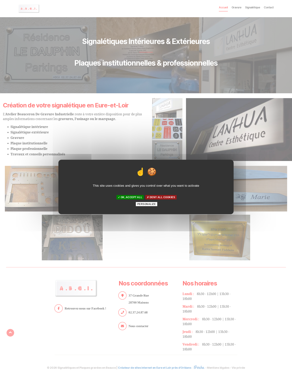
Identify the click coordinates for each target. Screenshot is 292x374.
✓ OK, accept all (130, 197)
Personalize (146, 204)
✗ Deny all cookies (161, 197)
